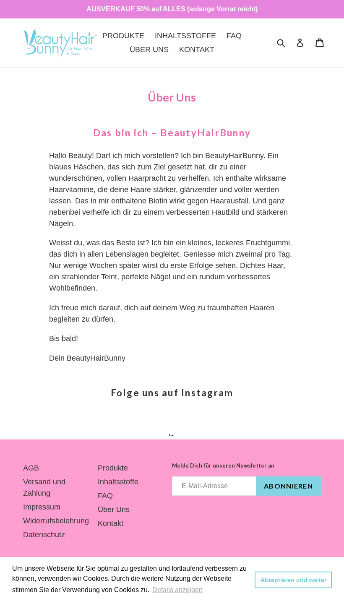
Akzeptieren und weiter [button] (293, 580)
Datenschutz (44, 534)
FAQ (234, 35)
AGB (31, 468)
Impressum (41, 507)
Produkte (123, 35)
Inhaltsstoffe (185, 35)
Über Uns (149, 49)
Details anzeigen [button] (177, 589)
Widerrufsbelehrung (56, 521)
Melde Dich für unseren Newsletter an (223, 466)
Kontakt (196, 49)
